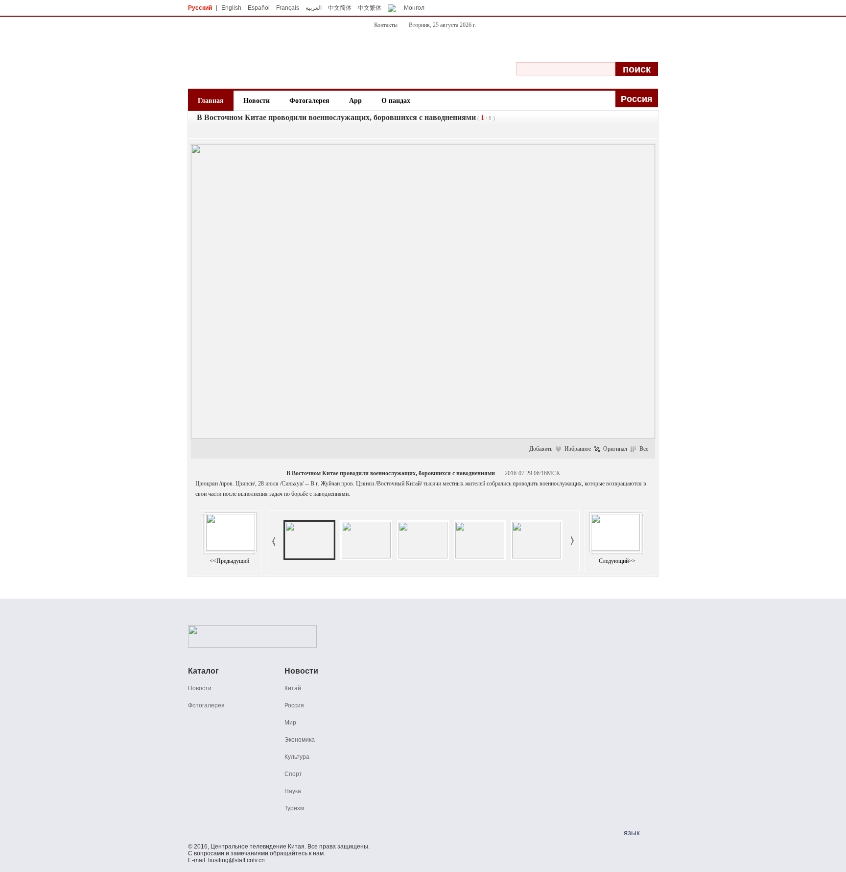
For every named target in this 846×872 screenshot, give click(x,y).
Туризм (294, 808)
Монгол (414, 7)
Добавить (540, 448)
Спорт (293, 774)
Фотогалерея (309, 100)
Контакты (386, 25)
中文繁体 (369, 7)
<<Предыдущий (229, 560)
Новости (256, 100)
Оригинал (615, 448)
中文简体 (340, 7)
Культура (296, 756)
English (231, 7)
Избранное (577, 448)
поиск (637, 69)
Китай (292, 688)
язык (632, 832)
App (355, 100)
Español (259, 7)
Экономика (299, 739)
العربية (314, 7)
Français (287, 7)
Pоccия (637, 99)
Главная (211, 100)
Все (643, 448)
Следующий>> (617, 560)
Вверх (618, 590)
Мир (290, 722)
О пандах (395, 100)
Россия (294, 705)
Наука (292, 791)
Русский (200, 7)
